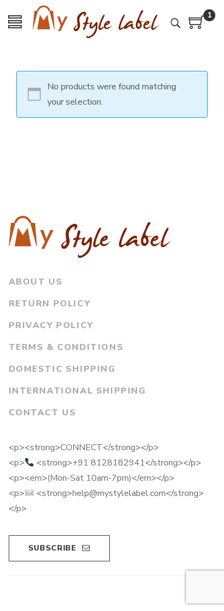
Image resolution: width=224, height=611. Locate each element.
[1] (197, 26)
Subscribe (52, 548)
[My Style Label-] (96, 22)
